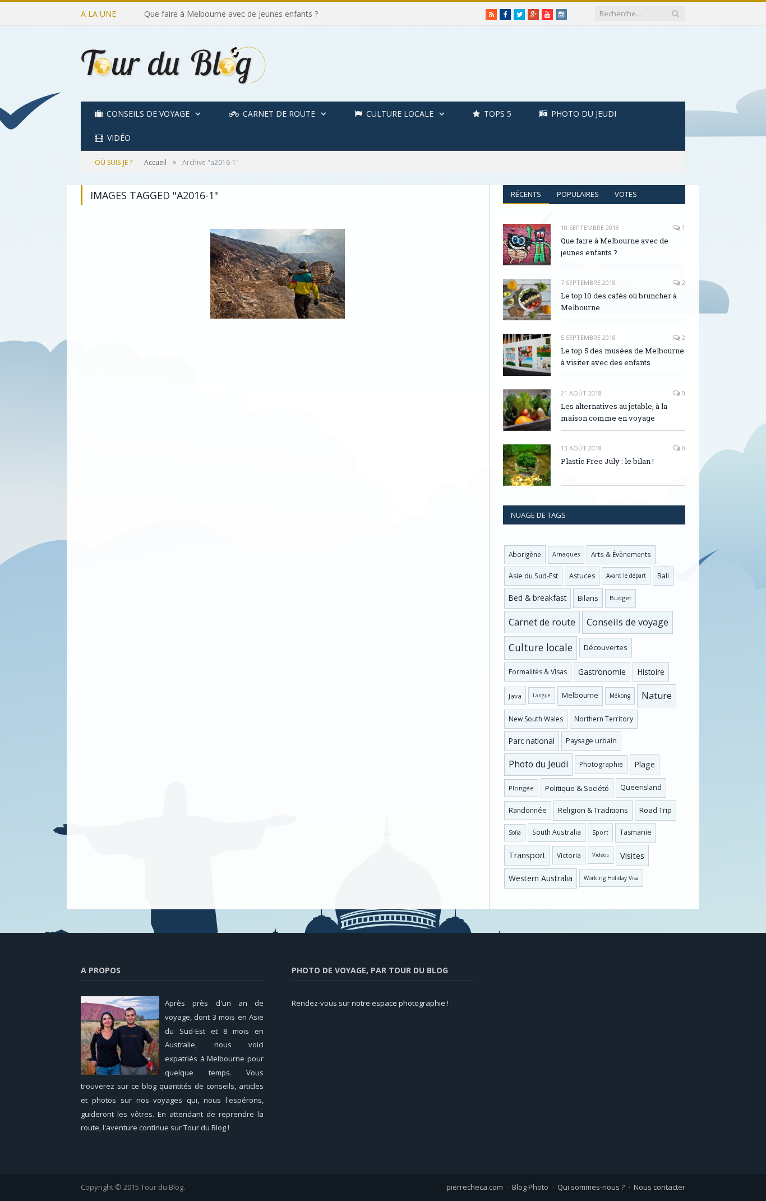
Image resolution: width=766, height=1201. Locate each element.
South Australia (556, 831)
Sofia (515, 832)
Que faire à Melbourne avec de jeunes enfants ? (614, 246)
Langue (542, 695)
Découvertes (605, 647)
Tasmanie (636, 832)
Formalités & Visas (538, 672)
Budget (620, 597)
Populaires (578, 194)
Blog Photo (530, 1187)
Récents (526, 194)
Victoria (569, 855)
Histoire (651, 671)
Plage (644, 764)
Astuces (582, 576)
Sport (600, 832)
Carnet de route (279, 113)
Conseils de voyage (148, 113)
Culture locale (399, 113)
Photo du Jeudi (583, 113)
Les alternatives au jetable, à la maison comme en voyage (614, 412)
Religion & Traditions (593, 810)
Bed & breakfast (537, 597)
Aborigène (525, 554)
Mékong (620, 696)
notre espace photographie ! (400, 1003)
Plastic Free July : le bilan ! (607, 461)
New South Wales (536, 719)
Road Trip (655, 810)
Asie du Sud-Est (533, 576)
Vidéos (600, 854)
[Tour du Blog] (173, 63)
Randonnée (528, 810)
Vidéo (119, 137)
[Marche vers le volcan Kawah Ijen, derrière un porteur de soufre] (277, 274)
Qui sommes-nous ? (591, 1187)
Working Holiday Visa (611, 878)
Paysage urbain (591, 741)
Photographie (601, 764)
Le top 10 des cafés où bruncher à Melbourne (227, 14)
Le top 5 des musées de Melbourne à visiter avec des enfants (622, 356)
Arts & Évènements (621, 554)
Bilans (588, 598)
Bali (663, 576)
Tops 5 (497, 113)
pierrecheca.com (474, 1187)
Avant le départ (626, 575)
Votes (626, 194)
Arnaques (566, 554)
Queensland (641, 787)
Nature (657, 695)
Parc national (532, 740)
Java (515, 696)
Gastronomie (602, 671)
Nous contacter (659, 1187)
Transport (527, 855)
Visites (632, 855)
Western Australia (541, 878)
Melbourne (580, 695)
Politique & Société (577, 788)
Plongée (521, 788)
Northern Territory (603, 719)
